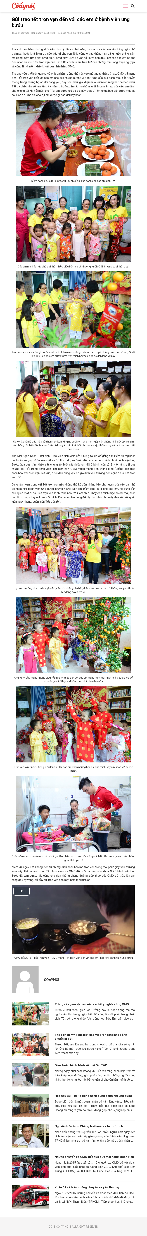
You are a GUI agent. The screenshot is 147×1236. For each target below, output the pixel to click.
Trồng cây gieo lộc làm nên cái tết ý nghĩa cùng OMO (92, 1004)
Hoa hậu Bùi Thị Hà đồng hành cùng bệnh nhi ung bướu (93, 1096)
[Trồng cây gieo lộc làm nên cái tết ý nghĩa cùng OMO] (30, 1013)
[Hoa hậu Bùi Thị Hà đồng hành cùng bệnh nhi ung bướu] (30, 1105)
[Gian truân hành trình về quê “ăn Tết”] (30, 1074)
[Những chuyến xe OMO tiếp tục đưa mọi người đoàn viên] (30, 1166)
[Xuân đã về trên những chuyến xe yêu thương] (30, 1197)
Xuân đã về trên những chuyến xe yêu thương (87, 1187)
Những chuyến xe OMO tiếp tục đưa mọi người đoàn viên (94, 1157)
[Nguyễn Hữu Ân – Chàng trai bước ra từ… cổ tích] (30, 1135)
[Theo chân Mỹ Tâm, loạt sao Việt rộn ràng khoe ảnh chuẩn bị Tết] (30, 1044)
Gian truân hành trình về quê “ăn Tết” (81, 1065)
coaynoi (51, 980)
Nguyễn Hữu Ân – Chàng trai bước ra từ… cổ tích (89, 1126)
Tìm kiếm (127, 12)
